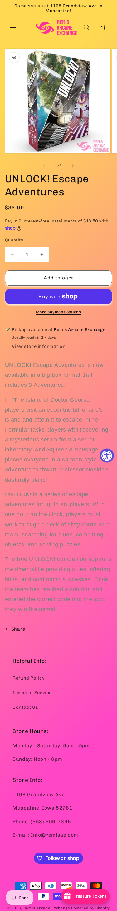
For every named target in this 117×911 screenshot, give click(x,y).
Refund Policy (28, 678)
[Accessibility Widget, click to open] (107, 456)
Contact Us (25, 707)
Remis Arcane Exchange (46, 908)
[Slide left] (44, 165)
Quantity (14, 239)
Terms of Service (32, 692)
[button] (13, 27)
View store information (39, 346)
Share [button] (18, 629)
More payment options (58, 312)
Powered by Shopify (90, 908)
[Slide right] (73, 165)
